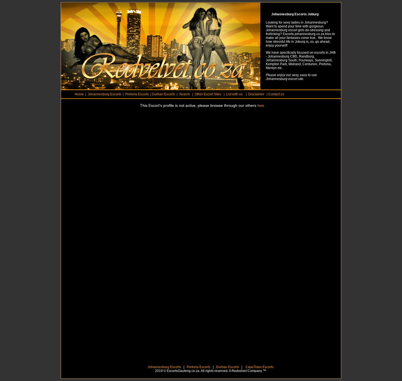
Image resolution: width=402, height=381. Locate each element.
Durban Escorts (227, 367)
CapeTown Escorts (259, 367)
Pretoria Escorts (198, 367)
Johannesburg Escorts (164, 367)
